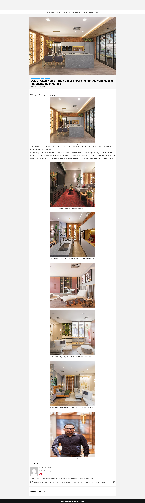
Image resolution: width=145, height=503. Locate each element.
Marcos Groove (83, 478)
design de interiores (64, 478)
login (39, 493)
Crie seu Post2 (67, 12)
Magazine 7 (76, 501)
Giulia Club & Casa (36, 86)
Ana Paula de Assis (35, 478)
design (59, 478)
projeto (87, 478)
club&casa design (47, 478)
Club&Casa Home (54, 478)
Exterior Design (77, 12)
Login (96, 12)
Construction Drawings (54, 12)
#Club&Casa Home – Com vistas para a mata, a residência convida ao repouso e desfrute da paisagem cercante (50, 483)
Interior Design (88, 12)
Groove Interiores (75, 478)
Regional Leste (92, 478)
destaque (70, 478)
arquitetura (41, 478)
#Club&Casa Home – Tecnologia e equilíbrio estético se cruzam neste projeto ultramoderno (94, 483)
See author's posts (45, 470)
